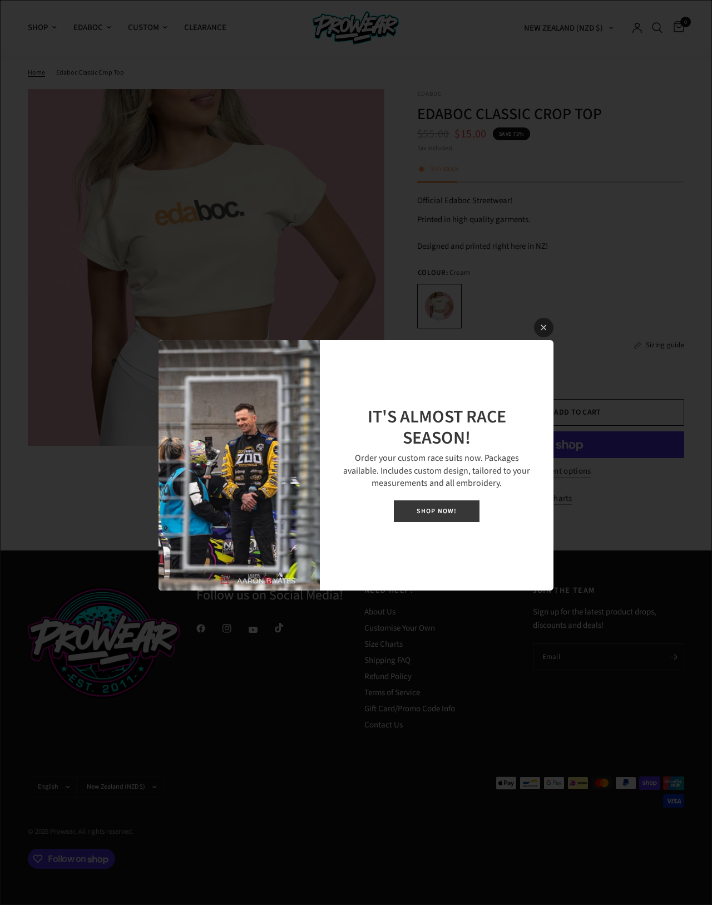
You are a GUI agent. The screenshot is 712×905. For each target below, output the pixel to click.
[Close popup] (543, 327)
